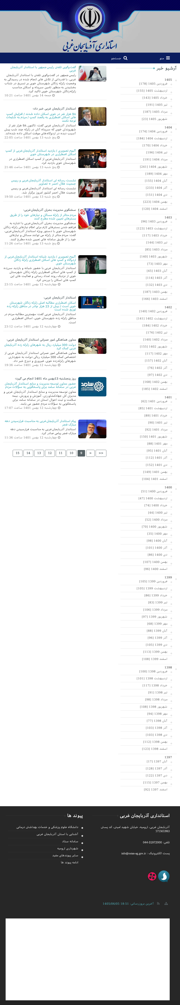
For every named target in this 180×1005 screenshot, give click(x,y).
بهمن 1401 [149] (155, 472)
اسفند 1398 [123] (154, 749)
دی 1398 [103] (156, 735)
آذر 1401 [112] (156, 457)
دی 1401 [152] (156, 465)
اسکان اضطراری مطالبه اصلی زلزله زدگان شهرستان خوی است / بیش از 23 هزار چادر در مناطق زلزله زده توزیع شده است (41, 306)
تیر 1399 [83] (157, 602)
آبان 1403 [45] (157, 270)
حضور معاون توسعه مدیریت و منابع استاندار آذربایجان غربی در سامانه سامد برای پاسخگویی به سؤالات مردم (40, 385)
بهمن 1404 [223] (155, 201)
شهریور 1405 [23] (154, 119)
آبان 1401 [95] (157, 450)
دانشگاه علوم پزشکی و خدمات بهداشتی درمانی (47, 827)
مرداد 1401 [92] (156, 429)
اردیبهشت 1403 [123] (152, 228)
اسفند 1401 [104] (154, 479)
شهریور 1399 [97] (154, 616)
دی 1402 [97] (157, 375)
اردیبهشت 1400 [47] (153, 498)
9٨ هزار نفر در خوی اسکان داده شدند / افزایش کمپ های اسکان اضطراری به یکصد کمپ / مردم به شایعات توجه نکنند (41, 117)
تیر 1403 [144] (156, 242)
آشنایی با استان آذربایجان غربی (57, 834)
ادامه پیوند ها (69, 862)
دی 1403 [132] (156, 285)
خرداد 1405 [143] (154, 97)
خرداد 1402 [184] (154, 325)
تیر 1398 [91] (157, 692)
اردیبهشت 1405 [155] (152, 90)
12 (50, 453)
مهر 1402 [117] (156, 353)
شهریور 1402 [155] (153, 346)
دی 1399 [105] (156, 644)
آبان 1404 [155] (156, 180)
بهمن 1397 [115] (155, 782)
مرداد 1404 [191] (155, 159)
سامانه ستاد (70, 841)
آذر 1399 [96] (157, 637)
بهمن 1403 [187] (155, 292)
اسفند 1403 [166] (154, 299)
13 (39, 453)
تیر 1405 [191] (156, 104)
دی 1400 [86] (157, 554)
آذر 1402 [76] (157, 368)
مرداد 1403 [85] (156, 249)
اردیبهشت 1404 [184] (152, 138)
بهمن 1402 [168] (155, 382)
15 (17, 453)
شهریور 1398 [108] (153, 706)
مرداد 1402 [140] (155, 339)
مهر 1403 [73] (157, 263)
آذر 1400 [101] (156, 547)
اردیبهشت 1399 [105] (152, 588)
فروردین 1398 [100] (153, 671)
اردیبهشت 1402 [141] (152, 318)
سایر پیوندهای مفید (65, 855)
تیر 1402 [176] (156, 332)
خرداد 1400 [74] (155, 505)
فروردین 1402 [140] (153, 311)
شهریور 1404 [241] (153, 166)
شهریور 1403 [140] (153, 256)
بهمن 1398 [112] (155, 742)
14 (28, 453)
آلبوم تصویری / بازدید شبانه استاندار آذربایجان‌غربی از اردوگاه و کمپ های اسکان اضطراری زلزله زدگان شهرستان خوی (40, 260)
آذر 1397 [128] (156, 768)
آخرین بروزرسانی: (128, 903)
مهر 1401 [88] (157, 443)
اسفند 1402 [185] (154, 389)
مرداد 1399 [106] (155, 609)
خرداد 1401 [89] (155, 415)
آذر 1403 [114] (156, 277)
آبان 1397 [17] (157, 761)
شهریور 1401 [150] (153, 436)
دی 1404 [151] (156, 194)
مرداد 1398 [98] (156, 699)
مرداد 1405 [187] (155, 111)
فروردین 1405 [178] (153, 83)
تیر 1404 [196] (156, 152)
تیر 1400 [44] (157, 512)
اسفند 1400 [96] (155, 569)
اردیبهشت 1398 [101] (152, 678)
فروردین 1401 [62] (154, 401)
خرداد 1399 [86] (155, 595)
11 (61, 453)
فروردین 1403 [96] (154, 221)
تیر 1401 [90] (157, 422)
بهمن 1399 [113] (155, 651)
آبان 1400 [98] (157, 540)
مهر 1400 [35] (157, 533)
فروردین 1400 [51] (154, 491)
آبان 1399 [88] (157, 630)
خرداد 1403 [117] (154, 235)
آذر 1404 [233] (156, 187)
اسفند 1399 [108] (154, 659)
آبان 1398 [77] (157, 720)
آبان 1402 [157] (156, 360)
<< (101, 453)
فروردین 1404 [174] (153, 131)
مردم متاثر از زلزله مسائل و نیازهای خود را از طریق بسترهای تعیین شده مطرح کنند (43, 217)
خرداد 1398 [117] (154, 685)
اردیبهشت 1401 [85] (153, 408)
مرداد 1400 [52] (156, 519)
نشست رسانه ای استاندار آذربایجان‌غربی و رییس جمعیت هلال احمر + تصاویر (43, 182)
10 (71, 453)
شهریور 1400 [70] (154, 526)
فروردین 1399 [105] (153, 581)
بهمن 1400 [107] (155, 562)
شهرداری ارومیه (67, 848)
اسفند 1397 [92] (155, 789)
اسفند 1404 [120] (154, 208)
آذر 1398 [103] (156, 727)
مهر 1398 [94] (157, 713)
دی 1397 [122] (156, 775)
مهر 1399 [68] (157, 623)
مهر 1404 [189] (156, 173)
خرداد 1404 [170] (154, 145)
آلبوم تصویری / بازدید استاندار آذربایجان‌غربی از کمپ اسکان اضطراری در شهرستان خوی (40, 152)
